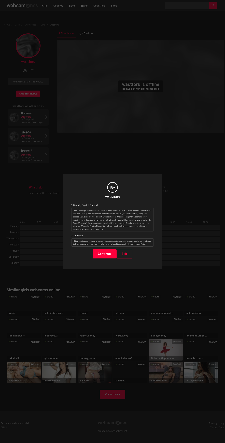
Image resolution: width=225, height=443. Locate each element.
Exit (124, 253)
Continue (104, 253)
